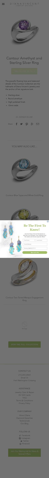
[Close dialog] (47, 221)
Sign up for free (35, 252)
